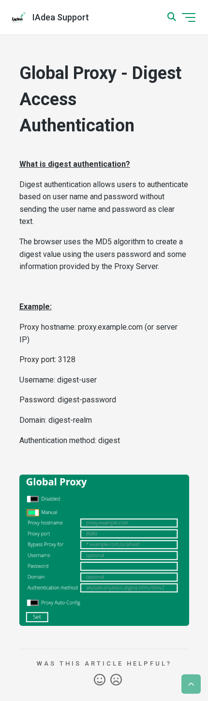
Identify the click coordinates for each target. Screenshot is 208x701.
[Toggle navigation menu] (188, 17)
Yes (99, 680)
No (116, 680)
